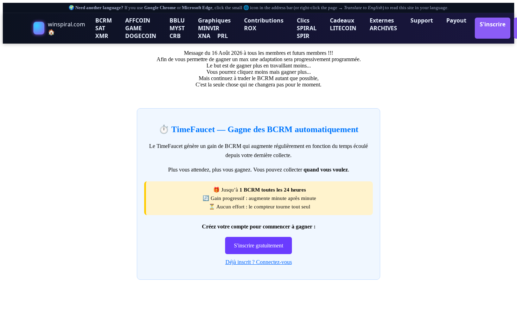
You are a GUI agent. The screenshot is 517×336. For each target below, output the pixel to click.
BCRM (103, 20)
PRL (222, 36)
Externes (382, 20)
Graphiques (214, 20)
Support (421, 20)
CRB (175, 36)
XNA (204, 36)
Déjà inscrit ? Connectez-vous (258, 262)
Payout (456, 20)
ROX (250, 28)
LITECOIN (343, 28)
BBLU (177, 20)
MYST (177, 28)
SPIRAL (307, 28)
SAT (100, 28)
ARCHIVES (383, 28)
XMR (101, 36)
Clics (303, 20)
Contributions (263, 20)
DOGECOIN (140, 36)
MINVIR (208, 28)
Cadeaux (342, 20)
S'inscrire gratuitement (258, 245)
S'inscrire (492, 24)
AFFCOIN (137, 20)
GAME (133, 28)
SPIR (303, 36)
